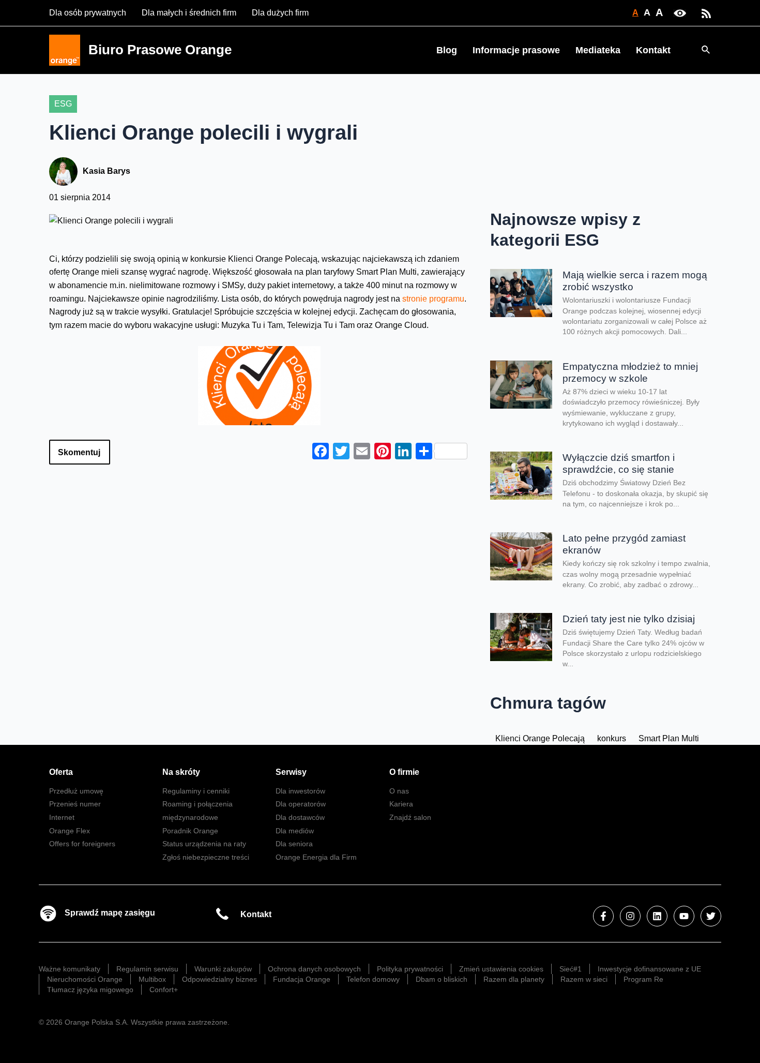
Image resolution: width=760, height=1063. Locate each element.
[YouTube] (684, 916)
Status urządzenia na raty (204, 844)
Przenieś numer (75, 804)
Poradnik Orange (190, 831)
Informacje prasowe (516, 50)
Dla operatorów (301, 804)
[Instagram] (630, 916)
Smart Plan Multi (669, 738)
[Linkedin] (657, 916)
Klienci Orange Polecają (540, 738)
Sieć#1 (570, 969)
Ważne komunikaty (69, 969)
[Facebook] (603, 916)
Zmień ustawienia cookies (501, 969)
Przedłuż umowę (76, 791)
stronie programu (432, 298)
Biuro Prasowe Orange (160, 49)
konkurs (611, 738)
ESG (63, 103)
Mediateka (597, 50)
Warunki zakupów (223, 969)
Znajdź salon (410, 817)
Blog (446, 50)
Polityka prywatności (410, 969)
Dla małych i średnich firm (189, 12)
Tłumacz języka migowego (90, 989)
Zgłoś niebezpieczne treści (205, 857)
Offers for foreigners (82, 844)
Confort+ (163, 989)
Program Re (643, 979)
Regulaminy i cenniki (196, 791)
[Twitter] (711, 916)
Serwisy (291, 772)
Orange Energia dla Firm (316, 857)
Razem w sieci (583, 979)
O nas (399, 791)
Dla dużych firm (280, 12)
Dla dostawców (300, 817)
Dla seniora (294, 844)
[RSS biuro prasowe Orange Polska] (706, 12)
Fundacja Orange (301, 979)
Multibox (152, 979)
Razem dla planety (513, 979)
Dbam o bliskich (441, 979)
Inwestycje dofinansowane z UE (649, 969)
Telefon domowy (373, 979)
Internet (61, 817)
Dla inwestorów (300, 791)
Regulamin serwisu (147, 969)
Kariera (401, 804)
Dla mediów (295, 831)
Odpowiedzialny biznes (219, 979)
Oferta (61, 772)
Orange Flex (69, 831)
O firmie (404, 772)
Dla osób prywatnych (87, 12)
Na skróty (181, 772)
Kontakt (653, 50)
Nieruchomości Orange (85, 979)
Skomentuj (79, 452)
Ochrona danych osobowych (314, 969)
